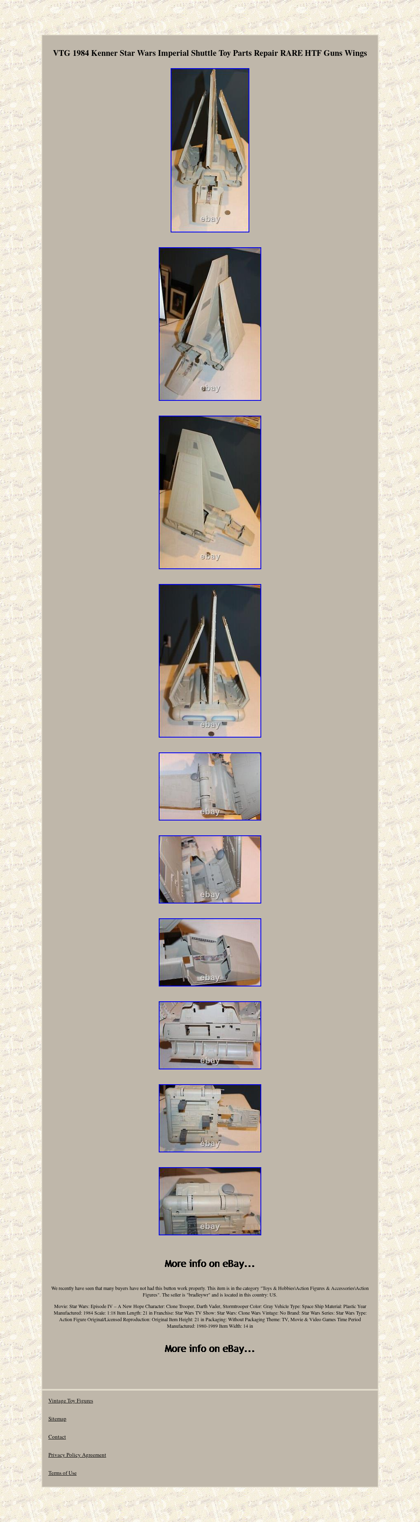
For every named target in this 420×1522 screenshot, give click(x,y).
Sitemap (57, 1418)
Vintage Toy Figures (70, 1400)
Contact (57, 1436)
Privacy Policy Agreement (77, 1454)
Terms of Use (62, 1472)
